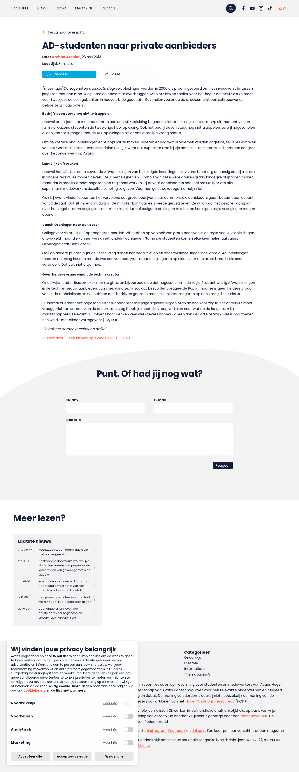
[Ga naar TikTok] (270, 8)
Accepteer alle (30, 756)
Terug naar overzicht (66, 32)
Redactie (110, 8)
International (195, 668)
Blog (42, 8)
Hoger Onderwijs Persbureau (209, 701)
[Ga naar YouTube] (252, 8)
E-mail (160, 400)
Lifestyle (191, 663)
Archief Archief (66, 56)
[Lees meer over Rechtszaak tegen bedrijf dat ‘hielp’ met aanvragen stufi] (57, 552)
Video (60, 8)
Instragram (157, 730)
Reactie (73, 419)
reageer (61, 74)
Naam (72, 400)
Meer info (110, 703)
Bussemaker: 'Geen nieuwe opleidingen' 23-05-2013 (86, 338)
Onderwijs (192, 657)
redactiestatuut (253, 716)
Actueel (20, 8)
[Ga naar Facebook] (243, 8)
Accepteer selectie (72, 756)
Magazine (84, 8)
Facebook (176, 730)
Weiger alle (114, 756)
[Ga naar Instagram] (261, 8)
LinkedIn (198, 730)
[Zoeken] (230, 8)
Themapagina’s (197, 674)
